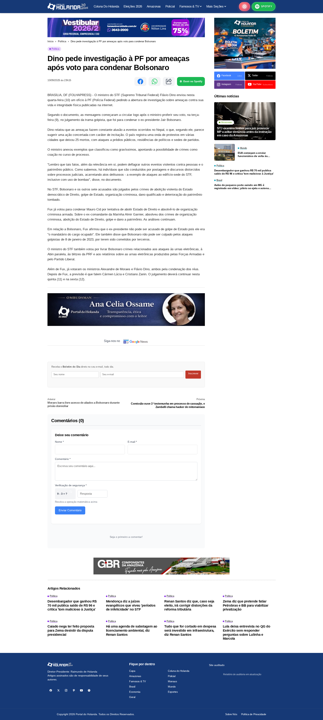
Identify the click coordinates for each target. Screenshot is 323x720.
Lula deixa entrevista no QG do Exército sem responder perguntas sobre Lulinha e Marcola (246, 632)
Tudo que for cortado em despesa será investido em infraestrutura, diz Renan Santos (190, 630)
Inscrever (193, 373)
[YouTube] (81, 690)
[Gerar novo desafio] (70, 494)
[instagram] (66, 690)
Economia (134, 691)
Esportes (173, 691)
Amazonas (135, 676)
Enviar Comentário (70, 510)
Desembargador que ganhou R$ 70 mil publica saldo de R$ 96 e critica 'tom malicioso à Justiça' (243, 172)
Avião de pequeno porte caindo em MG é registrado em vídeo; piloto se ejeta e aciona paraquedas (241, 187)
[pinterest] (73, 690)
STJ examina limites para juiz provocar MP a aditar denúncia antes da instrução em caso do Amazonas (244, 132)
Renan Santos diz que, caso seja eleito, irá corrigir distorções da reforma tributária (189, 605)
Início (50, 41)
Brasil (132, 686)
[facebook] (50, 690)
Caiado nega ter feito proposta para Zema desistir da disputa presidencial (70, 630)
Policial (172, 676)
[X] (58, 690)
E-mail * (132, 441)
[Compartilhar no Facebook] (140, 81)
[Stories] (244, 6)
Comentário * (62, 458)
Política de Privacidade (253, 714)
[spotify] (89, 690)
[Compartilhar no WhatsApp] (155, 81)
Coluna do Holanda (178, 670)
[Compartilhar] (169, 81)
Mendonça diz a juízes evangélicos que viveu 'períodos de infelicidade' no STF (131, 605)
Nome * (59, 441)
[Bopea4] (67, 6)
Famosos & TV (137, 681)
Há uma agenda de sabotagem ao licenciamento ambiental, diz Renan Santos (131, 630)
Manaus (172, 681)
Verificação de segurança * (71, 485)
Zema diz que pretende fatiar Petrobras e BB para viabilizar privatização (245, 605)
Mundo (172, 686)
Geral (132, 697)
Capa (132, 670)
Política (62, 41)
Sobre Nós (231, 714)
